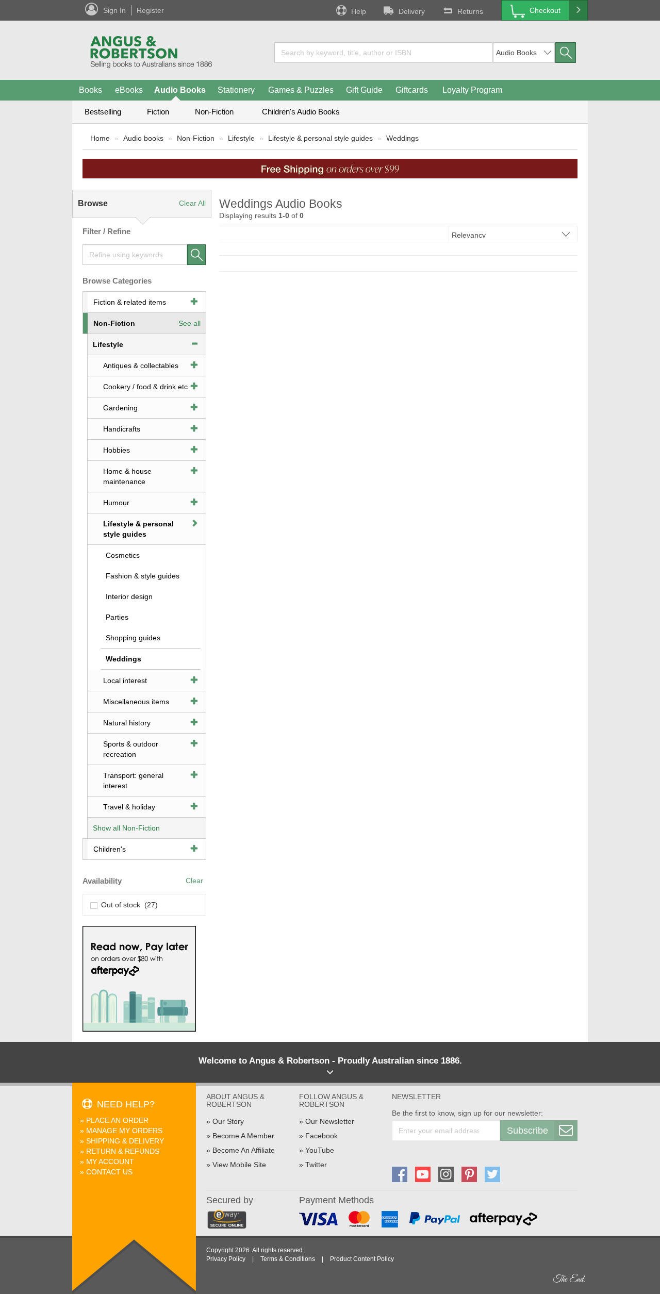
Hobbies (116, 450)
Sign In (114, 10)
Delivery (412, 11)
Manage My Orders (124, 1130)
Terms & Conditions (287, 1259)
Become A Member (243, 1136)
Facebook (321, 1136)
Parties (117, 617)
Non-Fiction (214, 111)
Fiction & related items (129, 302)
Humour (116, 503)
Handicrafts (121, 429)
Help (358, 11)
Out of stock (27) (127, 905)
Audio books (143, 138)
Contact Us (109, 1172)
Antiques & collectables (140, 365)
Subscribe (527, 1130)
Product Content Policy (362, 1259)
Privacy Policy (225, 1259)
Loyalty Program (472, 90)
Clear (194, 880)
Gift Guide (364, 90)
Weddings (402, 138)
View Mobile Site (239, 1164)
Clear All (192, 203)
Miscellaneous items (136, 702)
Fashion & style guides (142, 576)
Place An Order (117, 1120)
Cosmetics (123, 555)
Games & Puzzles (301, 90)
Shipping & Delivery (125, 1141)
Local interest (125, 680)
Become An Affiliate (243, 1150)
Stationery (236, 90)
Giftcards (411, 90)
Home (100, 138)
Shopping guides (133, 638)
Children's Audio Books (301, 111)
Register (150, 10)
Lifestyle (241, 138)
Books (90, 90)
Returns (470, 11)
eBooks (129, 90)
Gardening (120, 408)
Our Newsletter (329, 1121)
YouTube (319, 1150)
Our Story (228, 1121)
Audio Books (180, 90)
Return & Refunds (122, 1151)
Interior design (129, 596)
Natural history (127, 723)
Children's (109, 849)
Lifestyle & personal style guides (320, 138)
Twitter (316, 1164)
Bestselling (103, 111)
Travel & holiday (129, 807)
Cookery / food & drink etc (145, 387)
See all (189, 323)
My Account (110, 1161)
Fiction (158, 111)
